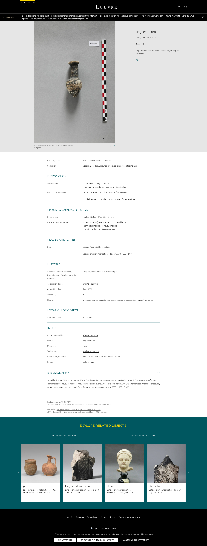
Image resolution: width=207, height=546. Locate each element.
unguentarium (89, 340)
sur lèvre (99, 356)
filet (84, 356)
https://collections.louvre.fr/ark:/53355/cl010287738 (79, 409)
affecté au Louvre (90, 335)
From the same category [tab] (142, 436)
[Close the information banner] (202, 17)
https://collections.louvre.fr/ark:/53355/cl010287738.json (83, 412)
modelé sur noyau (91, 351)
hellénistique (88, 362)
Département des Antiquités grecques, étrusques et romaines (110, 166)
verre (85, 346)
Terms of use (92, 517)
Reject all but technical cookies (97, 540)
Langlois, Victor (89, 271)
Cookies (103, 517)
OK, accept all (65, 540)
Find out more (147, 534)
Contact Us (80, 517)
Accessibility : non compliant (129, 517)
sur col (90, 356)
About (69, 517)
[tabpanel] (103, 473)
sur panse (108, 356)
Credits (112, 517)
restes (117, 356)
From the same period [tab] (64, 436)
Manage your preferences (136, 540)
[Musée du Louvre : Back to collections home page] (106, 7)
